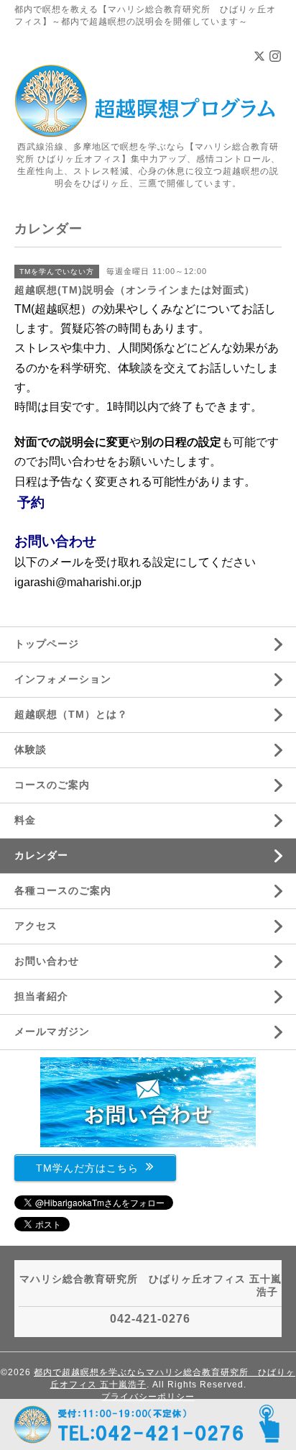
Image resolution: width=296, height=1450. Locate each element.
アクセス (35, 925)
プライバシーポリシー (148, 1397)
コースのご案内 (52, 784)
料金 (25, 820)
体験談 (30, 749)
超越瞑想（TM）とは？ (71, 714)
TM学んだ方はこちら (87, 1167)
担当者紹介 (41, 996)
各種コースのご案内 (62, 890)
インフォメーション (62, 679)
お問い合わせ (55, 541)
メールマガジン (52, 1031)
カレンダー (41, 855)
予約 (31, 502)
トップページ (46, 643)
